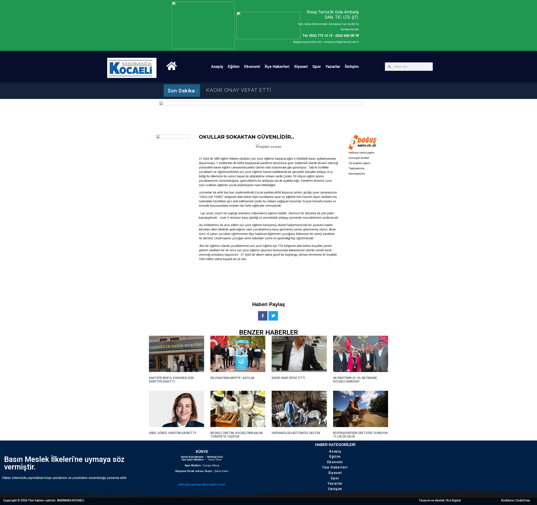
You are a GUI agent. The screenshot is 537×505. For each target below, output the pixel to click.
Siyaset (301, 66)
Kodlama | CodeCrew (515, 500)
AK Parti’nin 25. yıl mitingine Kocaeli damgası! (355, 379)
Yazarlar (333, 66)
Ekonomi (252, 66)
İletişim (352, 66)
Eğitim (234, 66)
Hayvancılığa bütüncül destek (296, 433)
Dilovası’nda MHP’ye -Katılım (232, 378)
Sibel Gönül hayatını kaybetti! (172, 433)
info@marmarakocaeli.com (202, 485)
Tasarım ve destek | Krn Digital (440, 500)
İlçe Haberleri (277, 66)
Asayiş (217, 66)
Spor (316, 66)
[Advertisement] (275, 277)
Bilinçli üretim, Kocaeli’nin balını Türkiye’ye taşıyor (236, 434)
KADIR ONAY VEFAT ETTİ (238, 91)
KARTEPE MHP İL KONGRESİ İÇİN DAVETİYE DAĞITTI (171, 379)
